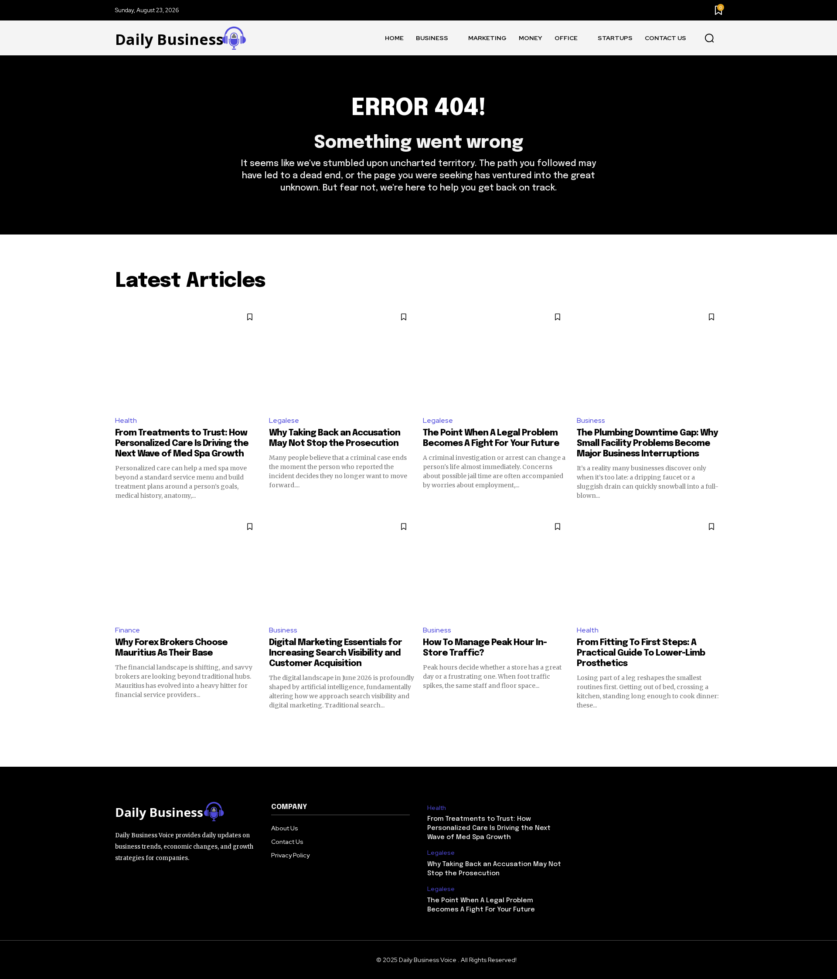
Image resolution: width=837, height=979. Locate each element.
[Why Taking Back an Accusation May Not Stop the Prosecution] (341, 357)
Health (126, 420)
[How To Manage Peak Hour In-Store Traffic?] (495, 567)
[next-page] (716, 725)
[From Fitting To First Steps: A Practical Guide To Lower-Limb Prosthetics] (649, 567)
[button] (709, 38)
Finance (127, 630)
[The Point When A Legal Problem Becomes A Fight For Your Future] (495, 357)
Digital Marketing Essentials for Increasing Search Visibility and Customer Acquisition (335, 653)
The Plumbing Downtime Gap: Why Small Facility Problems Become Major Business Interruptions (647, 443)
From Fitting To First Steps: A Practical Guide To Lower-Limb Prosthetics (641, 653)
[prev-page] (120, 725)
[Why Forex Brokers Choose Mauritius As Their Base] (187, 567)
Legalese (284, 420)
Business (591, 420)
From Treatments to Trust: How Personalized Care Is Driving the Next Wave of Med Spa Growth (181, 443)
